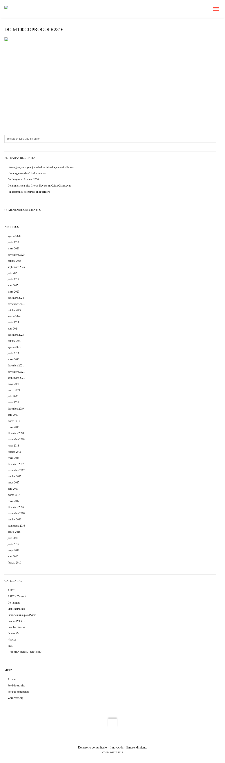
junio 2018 (13, 445)
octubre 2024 (14, 310)
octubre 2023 (14, 340)
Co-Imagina (14, 602)
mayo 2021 (13, 384)
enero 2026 (13, 248)
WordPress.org (15, 697)
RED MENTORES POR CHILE (25, 651)
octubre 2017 (14, 476)
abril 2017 (13, 488)
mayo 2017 (13, 482)
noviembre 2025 (16, 254)
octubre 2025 (14, 260)
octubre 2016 (14, 519)
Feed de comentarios (18, 691)
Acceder (12, 679)
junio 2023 (13, 353)
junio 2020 (13, 402)
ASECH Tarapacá (17, 596)
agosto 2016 (14, 531)
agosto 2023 (14, 347)
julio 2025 (13, 273)
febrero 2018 (14, 451)
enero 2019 (13, 427)
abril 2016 (13, 556)
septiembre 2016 (16, 525)
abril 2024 (13, 328)
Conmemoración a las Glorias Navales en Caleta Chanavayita (39, 185)
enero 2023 (13, 359)
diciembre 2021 (16, 365)
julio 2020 (13, 396)
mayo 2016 (13, 550)
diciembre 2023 (16, 334)
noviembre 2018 (16, 439)
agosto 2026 (14, 236)
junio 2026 (13, 242)
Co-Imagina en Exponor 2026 (23, 179)
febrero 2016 (14, 562)
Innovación (13, 633)
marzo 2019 (14, 421)
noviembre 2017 (16, 470)
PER (10, 645)
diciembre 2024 (16, 297)
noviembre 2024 (16, 304)
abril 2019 (13, 414)
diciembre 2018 (16, 433)
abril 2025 (13, 285)
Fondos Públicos (16, 621)
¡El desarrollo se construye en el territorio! (29, 191)
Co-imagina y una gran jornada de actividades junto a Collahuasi (41, 167)
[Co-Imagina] (13, 8)
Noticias (12, 639)
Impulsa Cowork (16, 627)
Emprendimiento (16, 608)
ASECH (12, 590)
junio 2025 (13, 279)
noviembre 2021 (16, 371)
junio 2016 (13, 544)
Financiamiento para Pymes (22, 615)
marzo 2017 (14, 494)
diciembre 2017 (16, 464)
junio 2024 (13, 322)
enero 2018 (13, 457)
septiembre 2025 (16, 267)
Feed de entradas (16, 685)
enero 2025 (13, 291)
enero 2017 (13, 501)
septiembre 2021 (16, 377)
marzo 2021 (14, 390)
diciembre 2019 (16, 408)
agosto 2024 (14, 316)
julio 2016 (13, 538)
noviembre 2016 (16, 513)
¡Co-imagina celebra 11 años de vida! (27, 173)
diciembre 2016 (16, 507)
